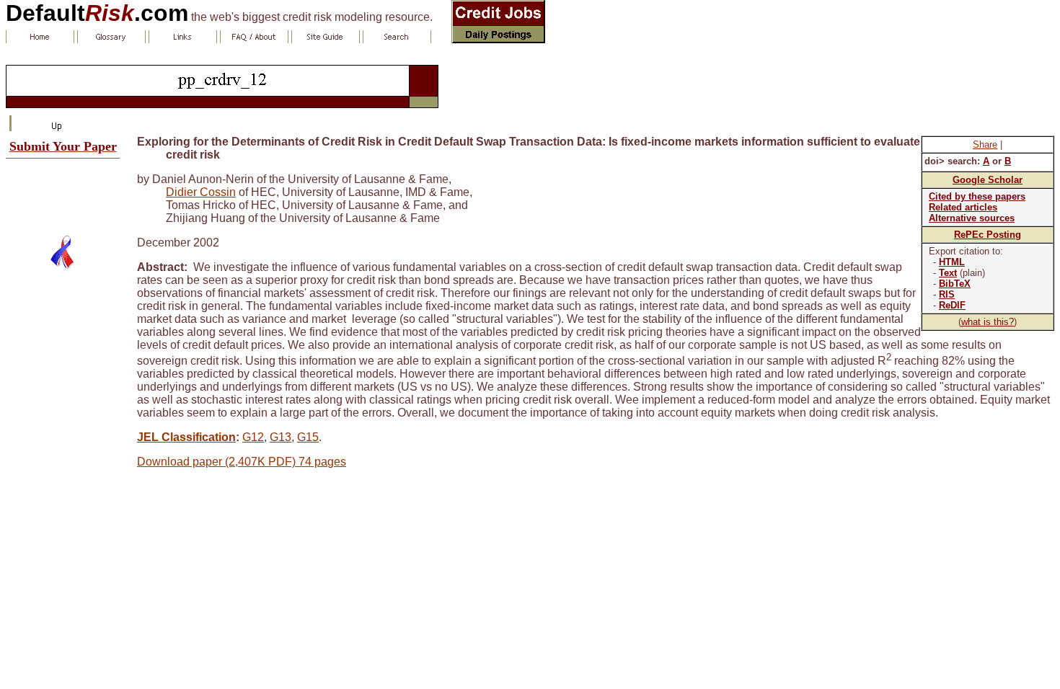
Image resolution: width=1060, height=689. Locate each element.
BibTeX (955, 283)
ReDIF (952, 305)
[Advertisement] (62, 191)
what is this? (987, 321)
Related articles (963, 207)
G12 (253, 437)
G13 (280, 437)
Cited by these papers (977, 196)
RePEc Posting (987, 234)
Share (985, 144)
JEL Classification (186, 437)
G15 (308, 437)
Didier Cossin (201, 192)
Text (948, 272)
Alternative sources (972, 218)
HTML (952, 262)
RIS (947, 294)
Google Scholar (988, 179)
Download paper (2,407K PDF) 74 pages (241, 461)
